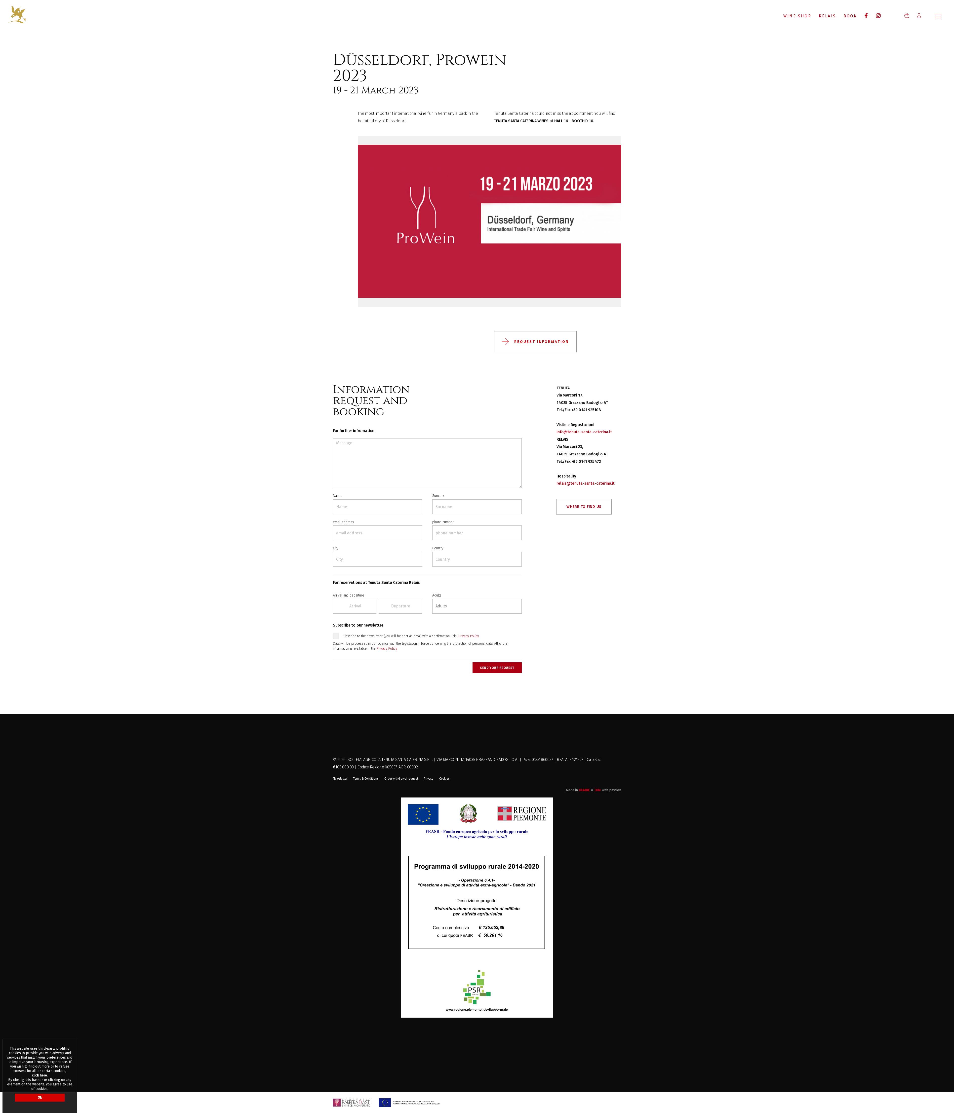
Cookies (444, 778)
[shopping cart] (907, 15)
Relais (827, 16)
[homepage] (16, 14)
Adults (436, 595)
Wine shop (797, 16)
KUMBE (584, 790)
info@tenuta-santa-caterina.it (584, 432)
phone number (443, 522)
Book (850, 16)
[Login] (918, 15)
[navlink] (866, 16)
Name (337, 496)
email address (343, 522)
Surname (438, 496)
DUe (598, 790)
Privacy (428, 778)
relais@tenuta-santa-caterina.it (585, 483)
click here (39, 1075)
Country (437, 548)
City (335, 548)
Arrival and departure (348, 595)
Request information (541, 341)
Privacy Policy (468, 636)
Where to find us (583, 506)
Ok (40, 1097)
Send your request (497, 668)
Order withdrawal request (401, 778)
